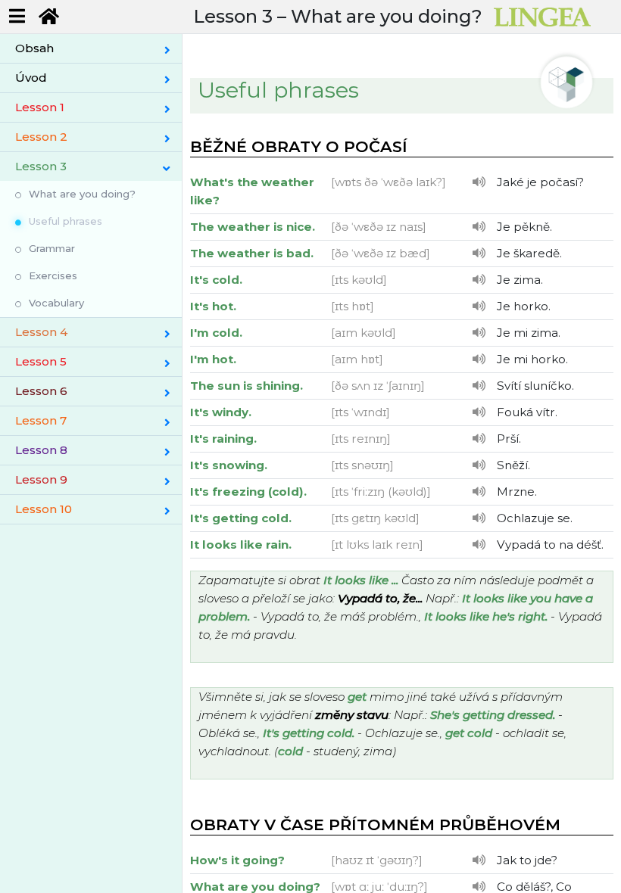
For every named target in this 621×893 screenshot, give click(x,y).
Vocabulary (56, 303)
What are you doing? (82, 194)
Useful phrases (65, 221)
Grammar (52, 248)
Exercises (53, 275)
